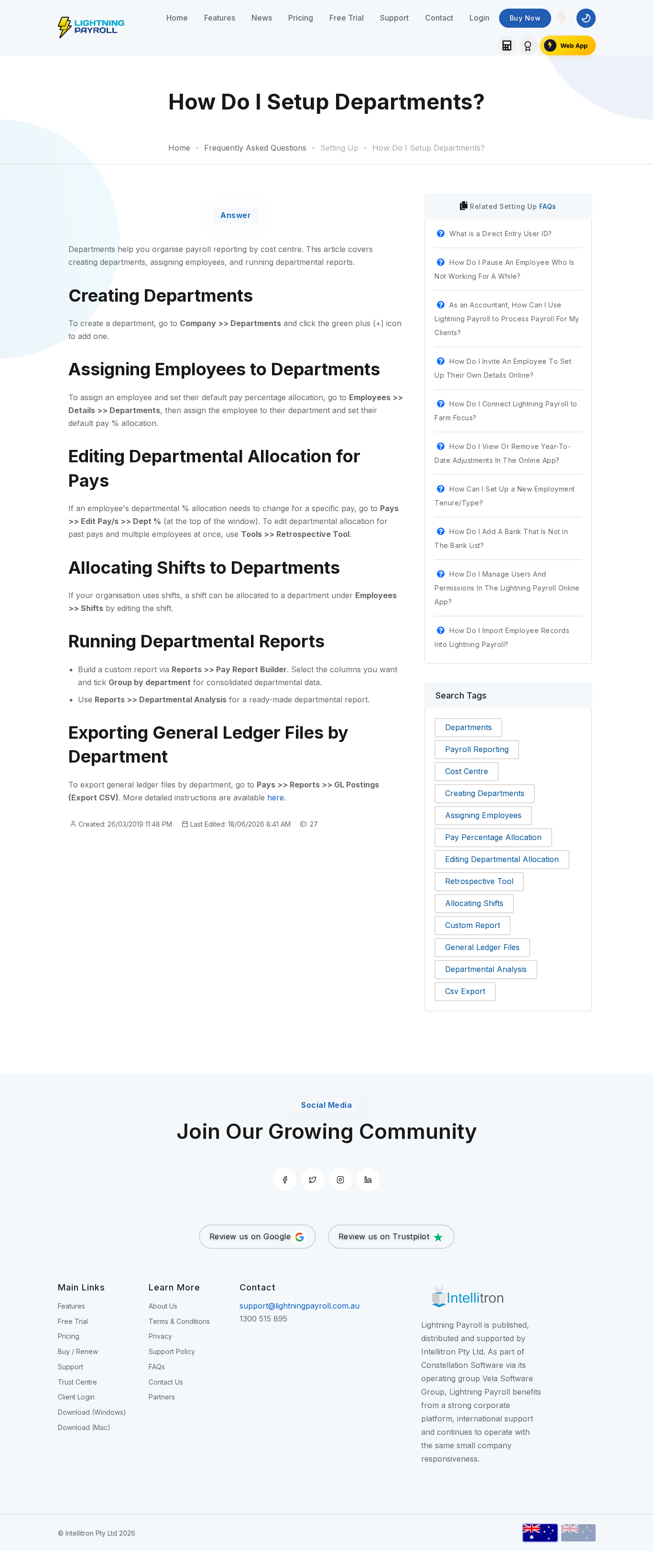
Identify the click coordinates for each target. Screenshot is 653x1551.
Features (219, 17)
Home (177, 17)
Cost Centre (466, 771)
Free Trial (346, 17)
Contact (439, 17)
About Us (163, 1306)
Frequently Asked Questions (255, 148)
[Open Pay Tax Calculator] (506, 45)
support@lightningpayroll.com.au (299, 1306)
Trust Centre (77, 1382)
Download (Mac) (84, 1427)
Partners (162, 1397)
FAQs (547, 206)
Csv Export (465, 991)
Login (479, 17)
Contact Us (166, 1382)
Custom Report (472, 925)
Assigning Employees (483, 815)
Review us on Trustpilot (385, 1236)
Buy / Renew (78, 1351)
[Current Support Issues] (562, 18)
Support (394, 17)
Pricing (300, 17)
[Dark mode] (586, 18)
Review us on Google (251, 1236)
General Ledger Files (482, 947)
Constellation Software (462, 1365)
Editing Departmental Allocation (502, 859)
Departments (468, 727)
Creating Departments (484, 793)
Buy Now (525, 18)
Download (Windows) (92, 1412)
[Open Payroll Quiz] (528, 45)
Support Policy (172, 1351)
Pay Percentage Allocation (493, 837)
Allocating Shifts (474, 903)
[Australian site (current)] (540, 1532)
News (261, 17)
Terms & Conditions (179, 1321)
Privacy (160, 1336)
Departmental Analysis (486, 969)
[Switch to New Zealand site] (578, 1532)
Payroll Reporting (477, 749)
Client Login (76, 1397)
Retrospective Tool (479, 881)
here (275, 797)
